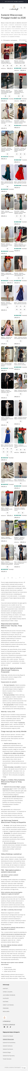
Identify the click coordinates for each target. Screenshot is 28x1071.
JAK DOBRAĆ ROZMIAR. (9, 995)
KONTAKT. (5, 988)
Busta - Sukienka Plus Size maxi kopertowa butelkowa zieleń (7, 183)
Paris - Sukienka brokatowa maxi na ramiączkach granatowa (20, 563)
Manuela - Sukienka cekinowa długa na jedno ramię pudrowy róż (19, 274)
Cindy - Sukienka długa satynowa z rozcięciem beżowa (6, 364)
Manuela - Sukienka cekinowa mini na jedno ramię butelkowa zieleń (19, 62)
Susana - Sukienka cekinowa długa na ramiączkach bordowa (6, 62)
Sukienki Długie (7, 1052)
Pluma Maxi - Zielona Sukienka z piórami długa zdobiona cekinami (20, 212)
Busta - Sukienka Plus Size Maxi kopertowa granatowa (20, 303)
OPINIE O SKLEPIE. (8, 991)
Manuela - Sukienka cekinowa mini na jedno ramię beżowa (6, 303)
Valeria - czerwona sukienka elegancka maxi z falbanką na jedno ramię (20, 245)
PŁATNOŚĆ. (6, 998)
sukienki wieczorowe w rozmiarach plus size (13, 934)
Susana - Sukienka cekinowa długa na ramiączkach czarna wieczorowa (19, 92)
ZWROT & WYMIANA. (8, 1005)
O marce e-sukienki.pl (9, 1024)
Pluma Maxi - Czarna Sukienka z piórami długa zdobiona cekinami (20, 121)
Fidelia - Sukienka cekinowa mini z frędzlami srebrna (7, 212)
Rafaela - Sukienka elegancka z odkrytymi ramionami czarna (6, 391)
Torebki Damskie (7, 1059)
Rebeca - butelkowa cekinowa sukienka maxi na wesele (20, 446)
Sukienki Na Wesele (8, 1036)
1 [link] (4, 578)
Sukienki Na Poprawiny (9, 1055)
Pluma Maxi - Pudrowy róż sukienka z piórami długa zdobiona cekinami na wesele (20, 150)
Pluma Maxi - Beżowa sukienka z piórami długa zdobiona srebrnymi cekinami (6, 150)
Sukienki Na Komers (8, 1049)
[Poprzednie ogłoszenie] (2, 1)
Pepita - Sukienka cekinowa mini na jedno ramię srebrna (20, 338)
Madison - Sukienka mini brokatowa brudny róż (6, 338)
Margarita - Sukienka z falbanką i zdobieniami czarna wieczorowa (19, 538)
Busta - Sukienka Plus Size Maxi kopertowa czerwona (20, 182)
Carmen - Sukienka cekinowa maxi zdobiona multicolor (6, 121)
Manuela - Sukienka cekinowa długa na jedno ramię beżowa (6, 245)
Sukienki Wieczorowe (8, 1039)
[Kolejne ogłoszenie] (25, 1)
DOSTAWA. (6, 1001)
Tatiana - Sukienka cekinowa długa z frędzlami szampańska (7, 418)
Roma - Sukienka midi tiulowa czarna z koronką (20, 364)
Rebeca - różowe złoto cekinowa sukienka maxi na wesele (7, 274)
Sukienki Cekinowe (7, 1045)
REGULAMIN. (6, 1011)
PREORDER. (6, 1008)
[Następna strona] (23, 577)
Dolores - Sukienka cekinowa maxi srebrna (6, 538)
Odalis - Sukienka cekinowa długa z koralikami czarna (20, 418)
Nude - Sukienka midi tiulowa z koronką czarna (20, 480)
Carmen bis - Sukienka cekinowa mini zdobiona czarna (19, 509)
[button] (2, 7)
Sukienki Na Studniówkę (9, 1042)
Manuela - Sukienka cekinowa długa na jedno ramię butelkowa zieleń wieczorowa (6, 92)
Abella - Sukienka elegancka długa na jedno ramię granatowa (6, 509)
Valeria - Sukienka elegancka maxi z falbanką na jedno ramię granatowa (7, 563)
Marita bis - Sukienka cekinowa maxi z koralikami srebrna (7, 481)
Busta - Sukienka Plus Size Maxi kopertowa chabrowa (7, 445)
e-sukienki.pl (11, 1067)
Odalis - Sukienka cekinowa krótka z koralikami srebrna (20, 391)
